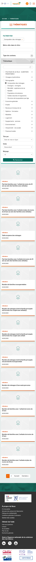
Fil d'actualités (6, 509)
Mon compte (30, 4)
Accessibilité (5, 528)
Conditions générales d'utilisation (11, 515)
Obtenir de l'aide (8, 522)
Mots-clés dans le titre (11, 45)
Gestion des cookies (8, 518)
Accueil (4, 18)
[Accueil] (17, 4)
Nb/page (6, 151)
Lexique (4, 526)
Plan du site (5, 531)
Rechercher (19, 160)
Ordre (5, 144)
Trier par (6, 136)
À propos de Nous (9, 506)
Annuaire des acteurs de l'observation (12, 511)
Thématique (7, 61)
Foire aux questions (7, 524)
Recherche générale (7, 533)
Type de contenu (9, 56)
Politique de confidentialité (9, 513)
